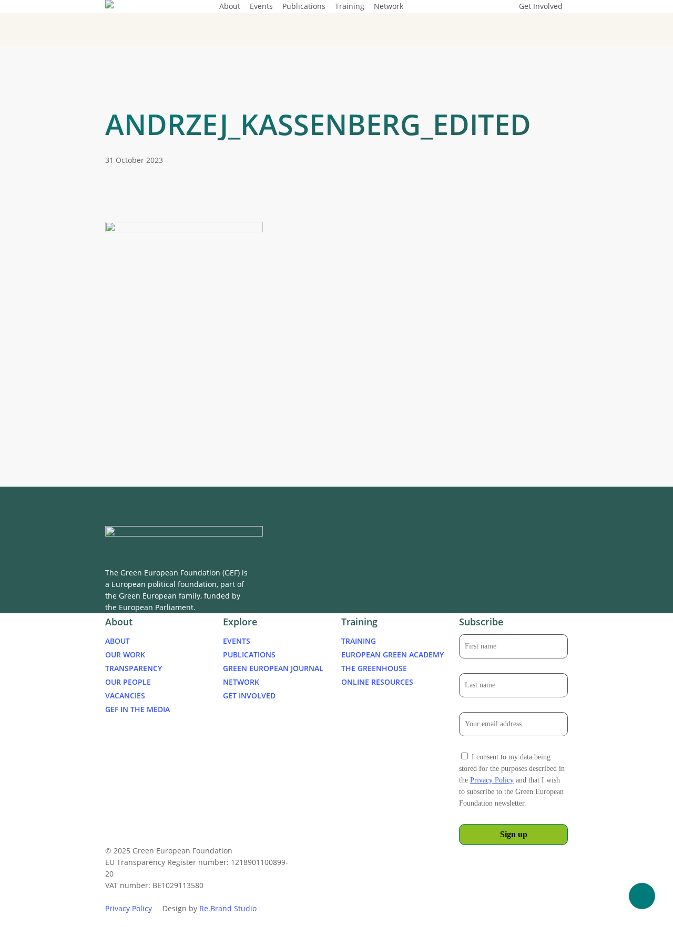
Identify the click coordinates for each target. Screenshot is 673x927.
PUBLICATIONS (249, 655)
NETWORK (241, 682)
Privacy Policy (492, 780)
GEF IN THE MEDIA (137, 709)
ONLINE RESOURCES (377, 682)
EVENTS (236, 641)
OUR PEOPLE (128, 682)
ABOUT (117, 641)
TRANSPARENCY (133, 668)
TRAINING (358, 641)
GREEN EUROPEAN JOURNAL (273, 668)
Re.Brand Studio (228, 908)
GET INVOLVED (249, 696)
